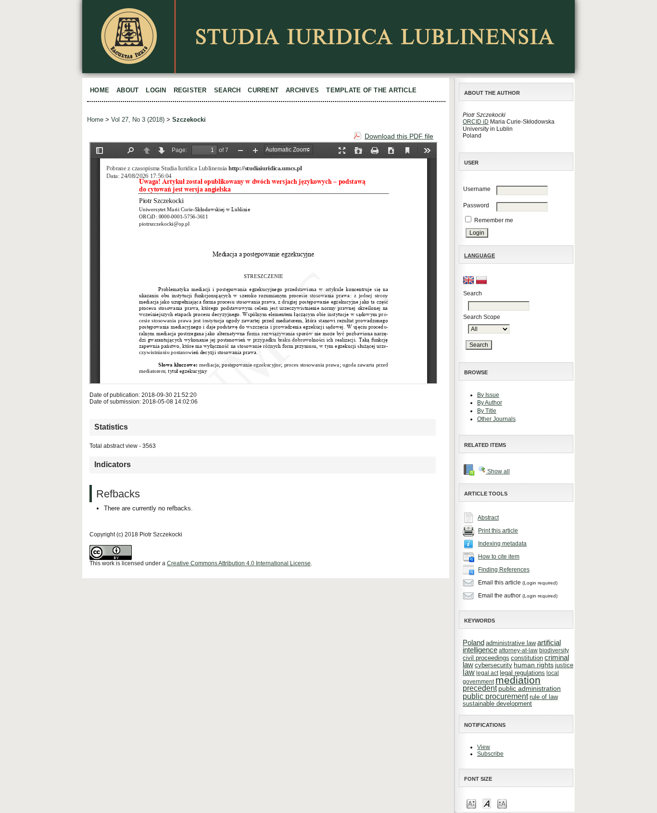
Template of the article (371, 90)
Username (477, 189)
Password (476, 205)
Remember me (493, 220)
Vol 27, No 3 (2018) (137, 119)
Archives (302, 90)
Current (263, 90)
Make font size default (487, 803)
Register (190, 90)
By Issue (488, 395)
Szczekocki (189, 119)
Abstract (488, 517)
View (483, 747)
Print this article (498, 530)
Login (156, 90)
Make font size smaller (471, 803)
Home (99, 90)
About (127, 90)
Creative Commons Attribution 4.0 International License (239, 563)
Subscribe (490, 753)
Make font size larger (502, 803)
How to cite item (498, 556)
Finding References (504, 569)
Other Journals (496, 419)
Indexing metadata (502, 543)
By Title (486, 410)
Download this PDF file (399, 136)
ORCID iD (476, 121)
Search (227, 90)
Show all (498, 471)
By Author (489, 402)
